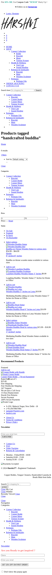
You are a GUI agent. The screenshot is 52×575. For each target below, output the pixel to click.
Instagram (32, 7)
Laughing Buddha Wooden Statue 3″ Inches (24, 274)
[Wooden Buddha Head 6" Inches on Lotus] (28, 306)
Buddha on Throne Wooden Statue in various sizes (26, 249)
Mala (18, 74)
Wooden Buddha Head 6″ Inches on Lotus (23, 309)
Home (3, 144)
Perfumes (15, 79)
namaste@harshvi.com (15, 411)
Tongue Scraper (22, 60)
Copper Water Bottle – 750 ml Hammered (17, 377)
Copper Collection (18, 51)
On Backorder (11, 238)
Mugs (18, 58)
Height (8, 253)
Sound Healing (22, 67)
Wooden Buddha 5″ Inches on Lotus (21, 291)
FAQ (8, 446)
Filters (3, 155)
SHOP (8, 49)
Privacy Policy (12, 422)
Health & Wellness (18, 63)
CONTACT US (12, 86)
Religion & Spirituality (20, 70)
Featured (9, 233)
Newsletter (5, 546)
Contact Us (10, 444)
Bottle (18, 54)
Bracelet (19, 56)
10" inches (18, 256)
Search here (6, 90)
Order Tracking (12, 448)
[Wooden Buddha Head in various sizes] (28, 324)
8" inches (10, 256)
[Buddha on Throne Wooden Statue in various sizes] (28, 245)
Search (38, 90)
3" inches (10, 332)
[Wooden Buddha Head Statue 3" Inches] (28, 346)
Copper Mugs (16, 102)
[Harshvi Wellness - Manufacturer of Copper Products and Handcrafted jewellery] (20, 29)
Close (3, 166)
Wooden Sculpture (23, 77)
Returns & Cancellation (15, 450)
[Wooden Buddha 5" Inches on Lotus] (28, 288)
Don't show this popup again (15, 572)
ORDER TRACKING (15, 83)
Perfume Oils (21, 81)
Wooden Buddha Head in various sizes (21, 327)
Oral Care (20, 65)
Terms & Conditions (14, 420)
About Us (10, 417)
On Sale (9, 231)
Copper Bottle (16, 99)
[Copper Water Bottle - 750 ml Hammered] (26, 373)
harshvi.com (11, 413)
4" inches (17, 332)
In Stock (9, 235)
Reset (11, 221)
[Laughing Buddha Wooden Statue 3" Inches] (28, 270)
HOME (9, 47)
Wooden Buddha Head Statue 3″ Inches (22, 350)
